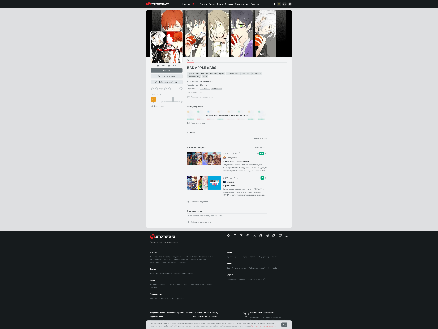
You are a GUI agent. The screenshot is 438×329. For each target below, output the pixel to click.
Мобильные (201, 260)
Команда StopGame (175, 313)
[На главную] (157, 4)
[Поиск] (274, 4)
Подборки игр (187, 273)
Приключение (193, 73)
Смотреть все (261, 147)
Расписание (232, 279)
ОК (284, 325)
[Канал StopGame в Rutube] (260, 235)
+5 (268, 268)
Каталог (253, 257)
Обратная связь (157, 317)
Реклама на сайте (194, 313)
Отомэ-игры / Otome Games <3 (236, 161)
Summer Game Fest (181, 260)
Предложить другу (199, 123)
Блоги (220, 4)
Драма (221, 73)
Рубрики (163, 285)
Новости (186, 4)
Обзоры (177, 273)
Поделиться (159, 106)
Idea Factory (205, 89)
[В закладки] (239, 153)
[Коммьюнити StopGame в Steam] (273, 235)
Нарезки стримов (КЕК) (256, 279)
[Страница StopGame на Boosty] (228, 235)
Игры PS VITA (229, 186)
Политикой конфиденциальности (263, 326)
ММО (192, 260)
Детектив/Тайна (233, 73)
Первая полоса (166, 273)
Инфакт (209, 285)
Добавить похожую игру (201, 222)
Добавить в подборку (167, 82)
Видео (212, 4)
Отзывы (274, 257)
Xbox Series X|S (165, 257)
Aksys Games (216, 89)
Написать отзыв (168, 76)
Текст (205, 77)
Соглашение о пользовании (205, 317)
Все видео (154, 285)
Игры (195, 4)
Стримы (229, 4)
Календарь (244, 257)
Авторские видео (197, 285)
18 (236, 153)
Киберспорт (172, 262)
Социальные (154, 262)
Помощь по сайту (210, 313)
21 (234, 178)
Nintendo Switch (191, 257)
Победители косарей (257, 268)
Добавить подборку (199, 202)
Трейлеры (153, 287)
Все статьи (154, 273)
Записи (242, 279)
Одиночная (256, 73)
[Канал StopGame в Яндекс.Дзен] (247, 235)
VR (151, 260)
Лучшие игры (232, 257)
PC (156, 257)
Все (151, 257)
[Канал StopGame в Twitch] (280, 235)
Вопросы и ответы (158, 313)
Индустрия (167, 260)
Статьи (203, 4)
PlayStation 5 (177, 257)
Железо (182, 262)
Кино (164, 262)
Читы (172, 299)
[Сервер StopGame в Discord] (286, 235)
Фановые (157, 260)
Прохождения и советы (159, 299)
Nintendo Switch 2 (205, 257)
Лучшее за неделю (239, 268)
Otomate (203, 85)
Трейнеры (180, 299)
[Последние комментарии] (284, 4)
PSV (201, 92)
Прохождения (241, 4)
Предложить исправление (202, 97)
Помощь (255, 4)
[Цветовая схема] (279, 4)
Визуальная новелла (209, 73)
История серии (183, 285)
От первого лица (194, 77)
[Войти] (290, 4)
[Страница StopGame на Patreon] (234, 235)
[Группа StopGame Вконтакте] (241, 235)
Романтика (245, 73)
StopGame (275, 268)
